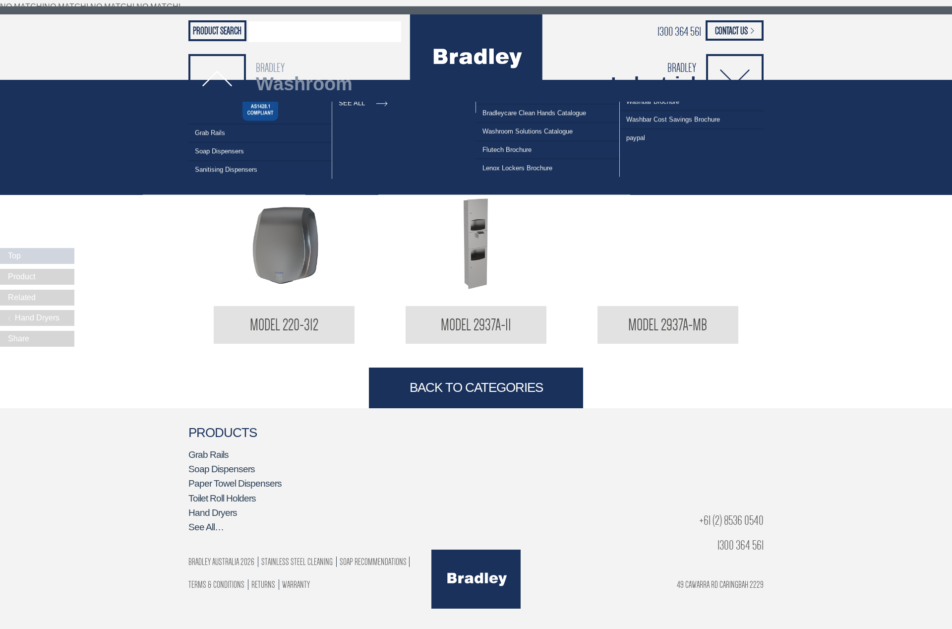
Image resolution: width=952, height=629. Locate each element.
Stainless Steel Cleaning (297, 562)
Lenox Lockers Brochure (517, 158)
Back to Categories (476, 387)
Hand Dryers (212, 512)
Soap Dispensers (219, 141)
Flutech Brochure (507, 139)
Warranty (296, 584)
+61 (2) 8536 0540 (731, 520)
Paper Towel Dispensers (235, 483)
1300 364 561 (679, 31)
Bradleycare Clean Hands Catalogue (534, 103)
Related (22, 297)
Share (18, 338)
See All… (206, 527)
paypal (635, 127)
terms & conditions (216, 584)
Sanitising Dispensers (226, 159)
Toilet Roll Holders (222, 498)
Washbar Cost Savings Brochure (673, 109)
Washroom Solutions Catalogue (527, 121)
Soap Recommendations (373, 562)
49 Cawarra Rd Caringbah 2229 (720, 584)
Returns (263, 584)
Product (21, 276)
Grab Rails (210, 122)
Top (14, 256)
